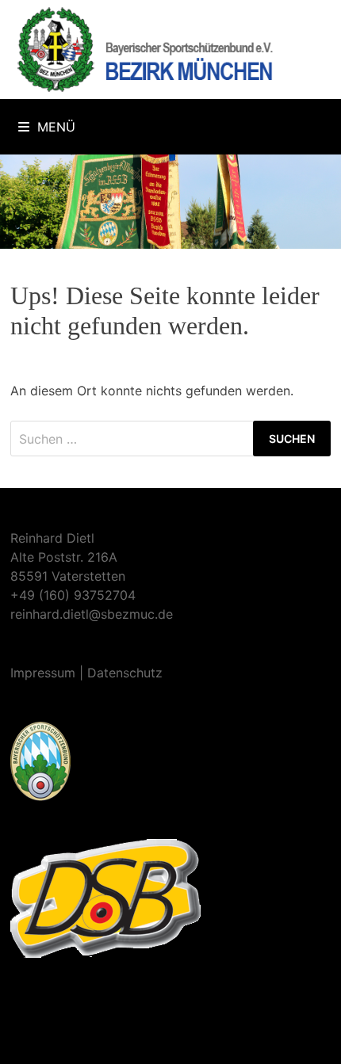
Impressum (42, 673)
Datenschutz (125, 673)
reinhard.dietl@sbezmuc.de (91, 614)
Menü (56, 127)
